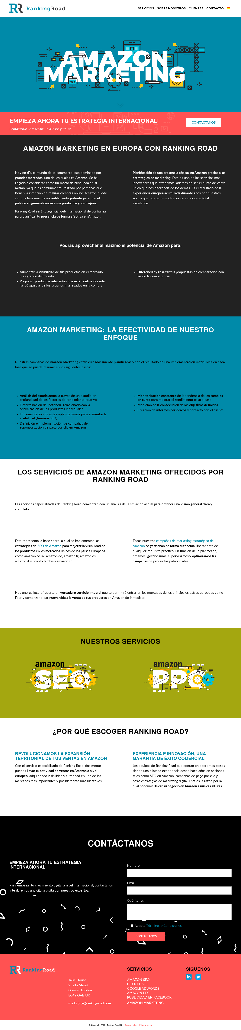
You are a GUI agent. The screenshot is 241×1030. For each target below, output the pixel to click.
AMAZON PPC (138, 993)
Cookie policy (131, 1025)
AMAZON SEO (138, 980)
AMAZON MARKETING (145, 1003)
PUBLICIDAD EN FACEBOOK (149, 997)
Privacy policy (145, 1025)
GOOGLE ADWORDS (143, 988)
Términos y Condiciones (164, 926)
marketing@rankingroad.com (89, 1003)
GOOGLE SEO (137, 984)
